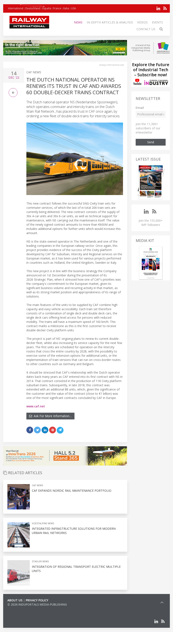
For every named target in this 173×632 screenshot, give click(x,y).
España (46, 8)
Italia (66, 8)
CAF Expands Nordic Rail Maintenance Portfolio (71, 491)
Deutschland (32, 8)
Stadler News (40, 561)
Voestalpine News (43, 523)
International (15, 8)
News (78, 22)
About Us (14, 600)
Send (150, 142)
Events (157, 22)
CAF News (33, 72)
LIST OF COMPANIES (21, 609)
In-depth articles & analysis (110, 22)
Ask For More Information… (52, 416)
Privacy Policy (37, 600)
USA (73, 8)
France (57, 8)
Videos (142, 22)
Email (140, 108)
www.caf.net (35, 406)
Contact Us (146, 29)
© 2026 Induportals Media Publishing (37, 604)
